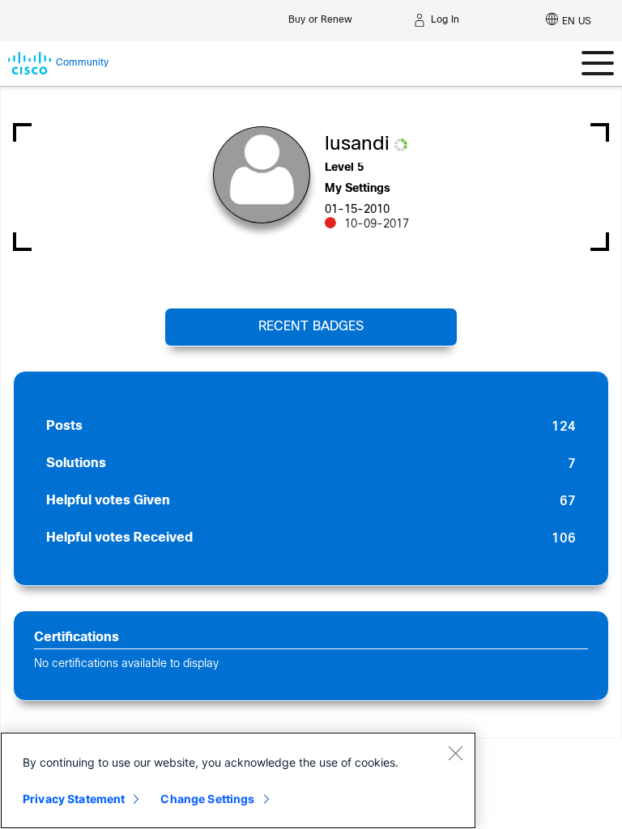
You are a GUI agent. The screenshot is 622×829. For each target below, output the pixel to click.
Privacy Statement (74, 799)
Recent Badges (311, 327)
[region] (238, 780)
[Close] (455, 753)
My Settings (357, 189)
